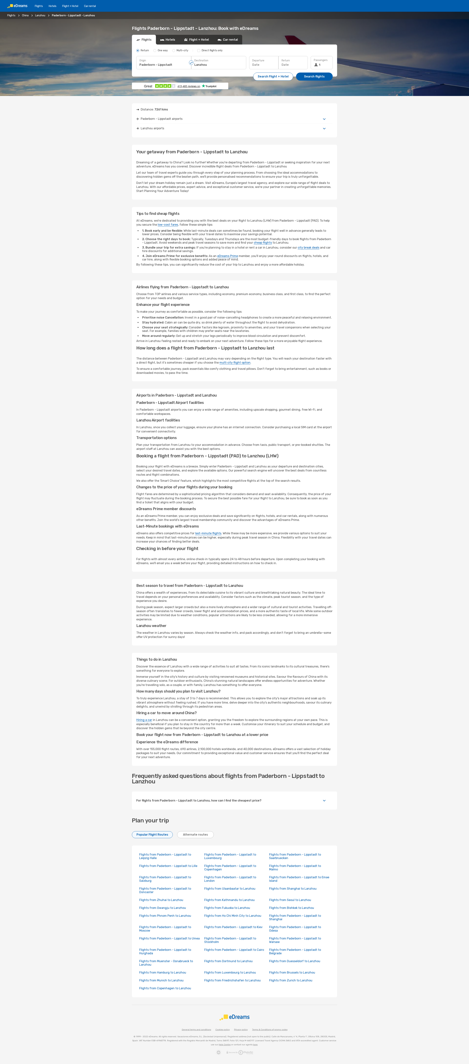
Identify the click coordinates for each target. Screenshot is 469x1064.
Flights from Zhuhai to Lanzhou (161, 900)
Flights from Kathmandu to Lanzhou (229, 900)
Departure (258, 60)
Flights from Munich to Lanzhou (161, 980)
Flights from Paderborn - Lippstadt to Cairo (234, 950)
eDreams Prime (227, 256)
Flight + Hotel (70, 6)
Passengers (321, 60)
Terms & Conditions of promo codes (269, 1029)
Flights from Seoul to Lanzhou (290, 900)
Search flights (314, 76)
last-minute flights (208, 533)
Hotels (52, 6)
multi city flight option (234, 362)
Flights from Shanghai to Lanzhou (293, 888)
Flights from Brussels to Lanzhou (292, 972)
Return (286, 60)
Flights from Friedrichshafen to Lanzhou (232, 980)
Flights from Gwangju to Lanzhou (162, 908)
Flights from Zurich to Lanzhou (290, 980)
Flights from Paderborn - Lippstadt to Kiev (233, 927)
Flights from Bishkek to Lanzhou (291, 908)
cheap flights (263, 242)
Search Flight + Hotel (273, 76)
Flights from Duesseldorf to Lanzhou (294, 961)
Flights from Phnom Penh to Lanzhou (165, 915)
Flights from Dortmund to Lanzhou (228, 961)
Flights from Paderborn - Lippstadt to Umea (169, 938)
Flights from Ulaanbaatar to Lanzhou (229, 888)
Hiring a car (144, 720)
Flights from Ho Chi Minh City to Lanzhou (232, 915)
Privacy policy (241, 1029)
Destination (201, 60)
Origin (142, 60)
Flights (39, 6)
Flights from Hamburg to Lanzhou (162, 972)
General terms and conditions (196, 1029)
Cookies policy (222, 1029)
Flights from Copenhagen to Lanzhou (165, 988)
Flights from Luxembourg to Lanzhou (230, 972)
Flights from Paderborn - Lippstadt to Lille (168, 866)
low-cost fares (168, 224)
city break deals (308, 247)
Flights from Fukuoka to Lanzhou (227, 908)
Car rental (90, 6)
